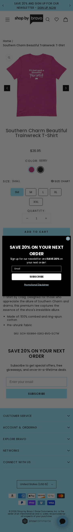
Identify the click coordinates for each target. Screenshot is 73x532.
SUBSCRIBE (37, 276)
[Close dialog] (68, 238)
